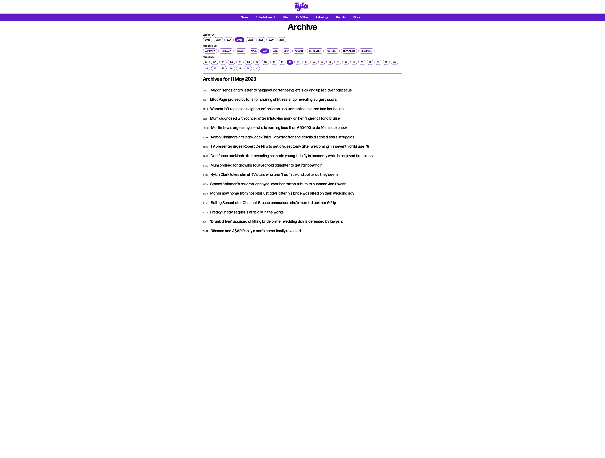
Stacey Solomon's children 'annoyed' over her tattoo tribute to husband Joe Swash (278, 184)
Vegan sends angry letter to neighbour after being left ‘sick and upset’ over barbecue (281, 90)
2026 (207, 40)
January (210, 51)
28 (231, 68)
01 (206, 62)
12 (298, 62)
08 (265, 62)
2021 (261, 40)
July (286, 51)
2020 (271, 40)
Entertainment (265, 17)
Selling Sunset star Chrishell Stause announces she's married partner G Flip (273, 203)
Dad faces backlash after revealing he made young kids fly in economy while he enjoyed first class (292, 156)
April (254, 51)
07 (257, 62)
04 (231, 62)
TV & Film (302, 17)
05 (240, 62)
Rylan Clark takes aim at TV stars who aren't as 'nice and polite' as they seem (274, 174)
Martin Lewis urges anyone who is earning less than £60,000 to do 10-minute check (279, 127)
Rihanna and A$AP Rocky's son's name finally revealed (256, 231)
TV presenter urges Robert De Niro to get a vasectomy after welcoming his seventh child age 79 (290, 146)
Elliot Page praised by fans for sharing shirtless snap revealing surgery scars (273, 99)
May (265, 51)
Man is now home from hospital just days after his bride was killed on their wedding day (282, 193)
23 (386, 62)
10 (282, 62)
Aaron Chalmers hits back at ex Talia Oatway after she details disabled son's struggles (282, 137)
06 (248, 62)
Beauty (341, 17)
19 (354, 62)
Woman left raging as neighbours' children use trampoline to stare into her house (277, 109)
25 (206, 68)
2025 (218, 40)
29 (240, 68)
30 (248, 68)
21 (370, 62)
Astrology (322, 17)
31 (256, 68)
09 (274, 62)
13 (306, 62)
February (226, 51)
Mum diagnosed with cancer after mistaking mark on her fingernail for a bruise (275, 118)
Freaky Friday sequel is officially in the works (247, 212)
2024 (229, 40)
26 (215, 68)
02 (214, 62)
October (332, 51)
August (299, 51)
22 (378, 62)
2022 (250, 40)
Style (356, 17)
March (241, 51)
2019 (281, 40)
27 (223, 68)
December (366, 51)
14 (314, 62)
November (349, 51)
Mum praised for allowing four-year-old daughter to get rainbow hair (266, 165)
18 (346, 62)
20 (362, 62)
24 (394, 62)
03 (223, 62)
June (275, 51)
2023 (239, 40)
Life (285, 17)
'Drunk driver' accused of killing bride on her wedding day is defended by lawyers (276, 221)
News (244, 17)
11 (290, 62)
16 (330, 62)
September (315, 51)
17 (338, 62)
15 (322, 62)
